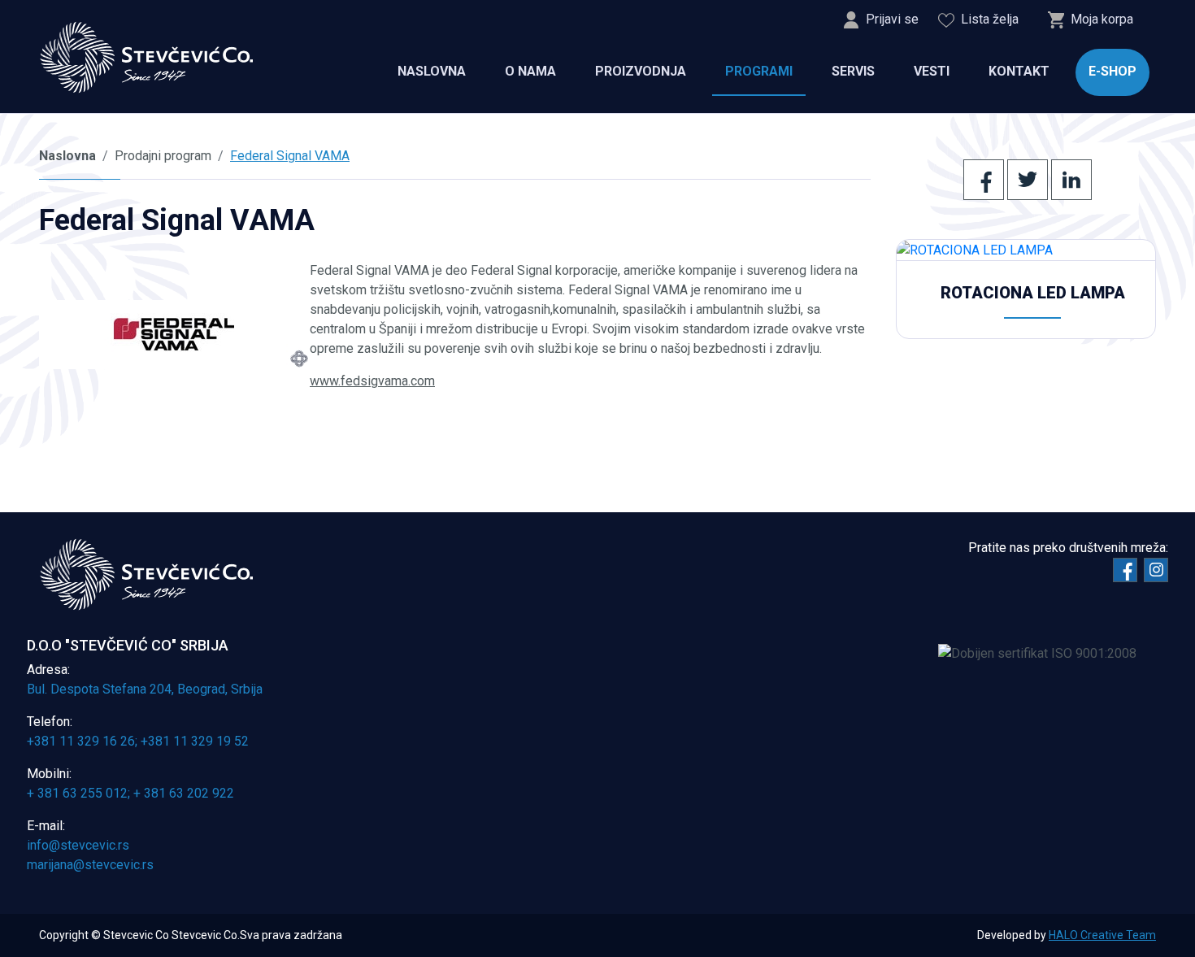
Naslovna (432, 71)
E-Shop (1112, 71)
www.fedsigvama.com (372, 381)
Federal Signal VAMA (290, 155)
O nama (530, 71)
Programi (759, 71)
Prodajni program (163, 155)
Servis (853, 71)
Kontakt (1019, 71)
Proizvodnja (640, 71)
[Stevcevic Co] (147, 57)
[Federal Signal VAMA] (174, 334)
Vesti (931, 71)
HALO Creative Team (1102, 935)
